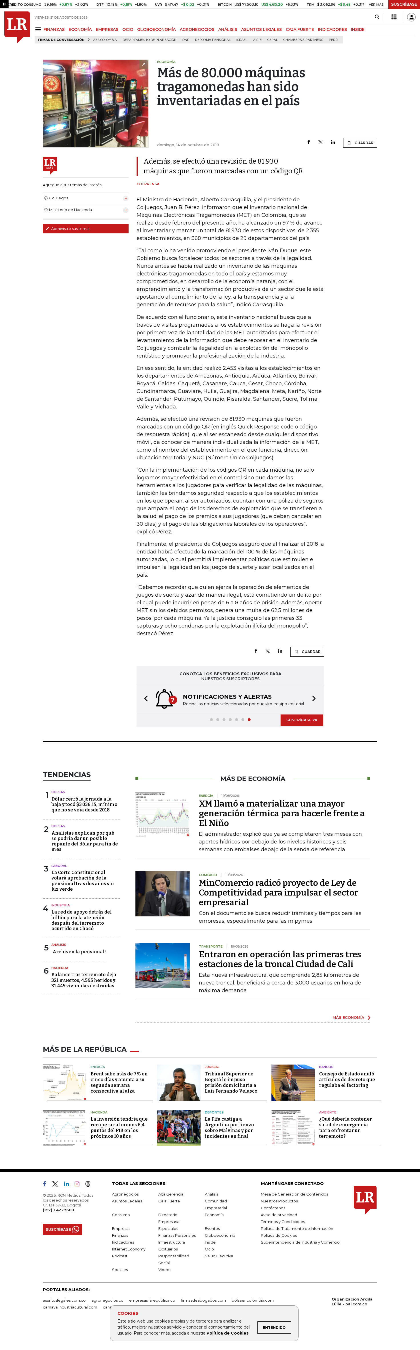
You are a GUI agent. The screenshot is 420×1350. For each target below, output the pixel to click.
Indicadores (123, 1242)
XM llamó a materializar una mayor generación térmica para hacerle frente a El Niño (282, 813)
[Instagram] (79, 1185)
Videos (164, 1269)
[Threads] (90, 1185)
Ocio (209, 1249)
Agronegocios (125, 1194)
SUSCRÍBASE (404, 4)
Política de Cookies (228, 1333)
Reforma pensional (213, 40)
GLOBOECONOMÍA (156, 29)
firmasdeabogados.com (203, 1300)
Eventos (212, 1228)
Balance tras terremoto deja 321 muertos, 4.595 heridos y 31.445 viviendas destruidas (83, 980)
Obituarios (168, 1249)
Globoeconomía (220, 1235)
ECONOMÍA (80, 29)
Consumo (121, 1214)
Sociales (120, 1269)
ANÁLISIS (227, 29)
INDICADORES (332, 29)
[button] (144, 699)
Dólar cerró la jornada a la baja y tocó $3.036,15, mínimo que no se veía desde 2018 (84, 804)
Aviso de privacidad (279, 1214)
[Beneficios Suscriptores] (394, 17)
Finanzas (120, 1235)
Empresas (121, 1228)
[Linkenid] (68, 1185)
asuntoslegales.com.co (64, 1300)
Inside (210, 1242)
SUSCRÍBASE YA (301, 720)
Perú (333, 40)
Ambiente (327, 1112)
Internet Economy (128, 1249)
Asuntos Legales (127, 1201)
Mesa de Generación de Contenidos (294, 1194)
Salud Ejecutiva (219, 1256)
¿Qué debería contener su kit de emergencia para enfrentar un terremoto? (345, 1127)
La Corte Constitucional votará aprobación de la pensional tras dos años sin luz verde (82, 881)
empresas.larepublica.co (152, 1300)
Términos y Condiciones (283, 1221)
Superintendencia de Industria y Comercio (300, 1242)
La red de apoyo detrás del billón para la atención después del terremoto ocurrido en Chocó (81, 920)
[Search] (377, 17)
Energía (98, 1067)
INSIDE (358, 29)
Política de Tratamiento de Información (297, 1228)
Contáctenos (273, 1208)
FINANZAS (54, 29)
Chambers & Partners (303, 40)
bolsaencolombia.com (253, 1300)
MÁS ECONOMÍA (348, 1017)
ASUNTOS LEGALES (261, 29)
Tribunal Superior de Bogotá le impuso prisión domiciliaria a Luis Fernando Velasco (231, 1082)
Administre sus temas (70, 228)
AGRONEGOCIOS (197, 29)
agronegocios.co (107, 1300)
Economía (214, 1214)
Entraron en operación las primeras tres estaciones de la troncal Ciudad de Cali (280, 959)
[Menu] (39, 29)
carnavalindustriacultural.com (70, 1307)
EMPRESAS (107, 29)
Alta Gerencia (170, 1194)
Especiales (168, 1228)
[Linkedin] (333, 142)
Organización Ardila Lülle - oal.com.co (352, 1301)
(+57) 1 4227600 (58, 1210)
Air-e (257, 40)
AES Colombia (105, 40)
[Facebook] (308, 142)
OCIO (127, 29)
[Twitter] (320, 142)
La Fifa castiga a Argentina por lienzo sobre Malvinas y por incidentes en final (229, 1127)
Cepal (272, 40)
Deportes (214, 1112)
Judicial (212, 1067)
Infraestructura (171, 1242)
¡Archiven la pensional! (78, 951)
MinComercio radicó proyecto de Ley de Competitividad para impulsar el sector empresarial (278, 893)
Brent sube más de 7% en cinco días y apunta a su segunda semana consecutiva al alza (119, 1082)
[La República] (17, 27)
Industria (60, 905)
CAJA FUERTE (300, 29)
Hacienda (59, 968)
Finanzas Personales (177, 1235)
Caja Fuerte (169, 1201)
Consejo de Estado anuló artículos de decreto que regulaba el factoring (347, 1079)
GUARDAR (363, 143)
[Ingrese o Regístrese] (411, 17)
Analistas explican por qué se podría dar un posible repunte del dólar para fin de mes (84, 841)
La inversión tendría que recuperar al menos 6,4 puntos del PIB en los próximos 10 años (119, 1127)
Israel (241, 40)
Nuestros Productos (279, 1201)
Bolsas (58, 792)
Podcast (119, 1256)
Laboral (59, 866)
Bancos (326, 1067)
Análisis (58, 945)
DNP (185, 40)
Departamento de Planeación (150, 40)
